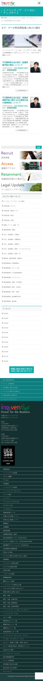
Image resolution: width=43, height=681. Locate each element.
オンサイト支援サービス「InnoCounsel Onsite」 (18, 541)
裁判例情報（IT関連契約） (12, 263)
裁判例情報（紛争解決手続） (13, 296)
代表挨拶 (6, 483)
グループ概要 (7, 476)
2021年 (6, 337)
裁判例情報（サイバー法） (12, 268)
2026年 (6, 313)
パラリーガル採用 (8, 574)
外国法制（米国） (9, 220)
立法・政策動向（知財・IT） (12, 253)
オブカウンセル (8, 505)
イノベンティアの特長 (10, 473)
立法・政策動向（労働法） (12, 234)
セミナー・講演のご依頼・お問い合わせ (15, 642)
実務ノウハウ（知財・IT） (12, 225)
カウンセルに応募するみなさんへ (13, 588)
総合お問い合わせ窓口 (10, 668)
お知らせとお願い (8, 650)
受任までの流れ (8, 552)
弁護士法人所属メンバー (10, 516)
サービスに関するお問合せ (11, 391)
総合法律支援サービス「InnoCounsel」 (15, 538)
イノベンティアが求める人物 (12, 585)
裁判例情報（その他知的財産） (13, 273)
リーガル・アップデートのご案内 (14, 201)
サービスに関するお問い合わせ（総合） (15, 556)
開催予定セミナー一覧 (10, 621)
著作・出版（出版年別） (10, 599)
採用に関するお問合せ (10, 395)
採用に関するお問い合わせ (11, 592)
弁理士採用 (6, 570)
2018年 (6, 352)
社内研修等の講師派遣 (10, 548)
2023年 (6, 328)
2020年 (6, 342)
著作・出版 (6, 595)
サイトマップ (7, 671)
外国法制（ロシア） (10, 206)
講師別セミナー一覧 (9, 628)
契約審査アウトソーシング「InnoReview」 (16, 545)
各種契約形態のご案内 (10, 534)
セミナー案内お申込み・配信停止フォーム (16, 646)
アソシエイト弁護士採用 (10, 563)
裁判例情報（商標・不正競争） (13, 282)
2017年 (6, 356)
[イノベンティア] (8, 4)
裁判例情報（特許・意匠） (12, 292)
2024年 (6, 323)
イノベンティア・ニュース (11, 653)
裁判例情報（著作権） (11, 301)
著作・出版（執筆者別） (10, 603)
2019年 (6, 347)
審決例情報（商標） (10, 230)
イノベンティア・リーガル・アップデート (16, 610)
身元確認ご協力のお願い (10, 387)
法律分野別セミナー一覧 (10, 632)
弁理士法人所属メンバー (10, 520)
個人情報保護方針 (8, 380)
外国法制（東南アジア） (11, 211)
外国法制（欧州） (9, 215)
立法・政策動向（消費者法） (13, 239)
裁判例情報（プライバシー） (13, 277)
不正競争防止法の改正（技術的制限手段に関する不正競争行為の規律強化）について (15, 100)
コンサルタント (8, 509)
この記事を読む (21, 90)
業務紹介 (6, 523)
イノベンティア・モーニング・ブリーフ (15, 635)
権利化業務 (6, 530)
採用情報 (6, 559)
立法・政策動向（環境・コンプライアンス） (17, 249)
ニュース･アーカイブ (9, 399)
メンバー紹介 (7, 494)
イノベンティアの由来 (10, 487)
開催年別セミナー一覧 (10, 624)
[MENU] (39, 3)
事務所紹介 (6, 469)
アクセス (6, 480)
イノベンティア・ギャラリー (12, 491)
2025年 (6, 318)
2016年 (6, 361)
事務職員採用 (7, 577)
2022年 (6, 332)
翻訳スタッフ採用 (8, 581)
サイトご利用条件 (8, 384)
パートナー (6, 498)
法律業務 (6, 527)
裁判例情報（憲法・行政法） (13, 287)
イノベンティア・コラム (10, 613)
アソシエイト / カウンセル (11, 502)
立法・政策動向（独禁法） (12, 244)
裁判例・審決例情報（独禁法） (13, 258)
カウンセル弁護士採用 (10, 567)
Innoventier (18, 676)
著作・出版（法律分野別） (11, 606)
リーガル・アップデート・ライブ (13, 639)
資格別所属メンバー (9, 512)
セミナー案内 (7, 617)
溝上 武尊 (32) (12, 70)
